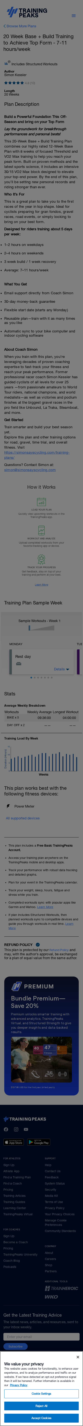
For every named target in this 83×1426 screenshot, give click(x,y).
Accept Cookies (41, 1418)
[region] (41, 1388)
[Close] (78, 1357)
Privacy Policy (18, 1385)
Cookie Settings (42, 1393)
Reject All (41, 1406)
